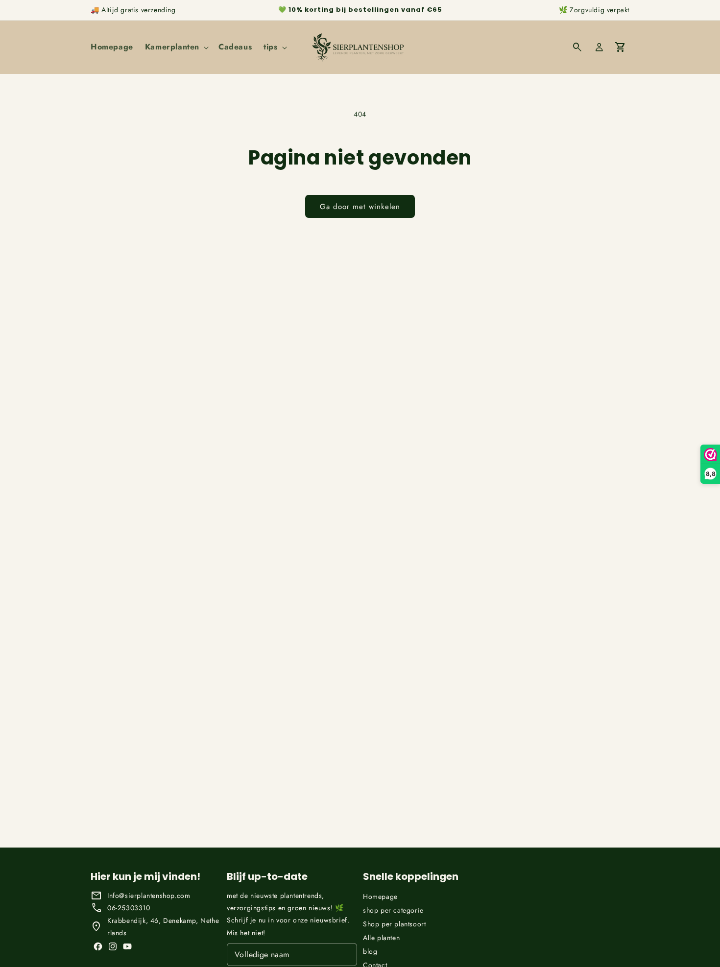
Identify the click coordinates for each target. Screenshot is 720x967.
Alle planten (381, 938)
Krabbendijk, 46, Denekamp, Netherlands (163, 927)
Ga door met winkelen (360, 206)
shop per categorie (393, 910)
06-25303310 (128, 908)
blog (370, 951)
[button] (176, 47)
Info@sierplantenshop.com (148, 895)
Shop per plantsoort (394, 924)
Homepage (380, 896)
